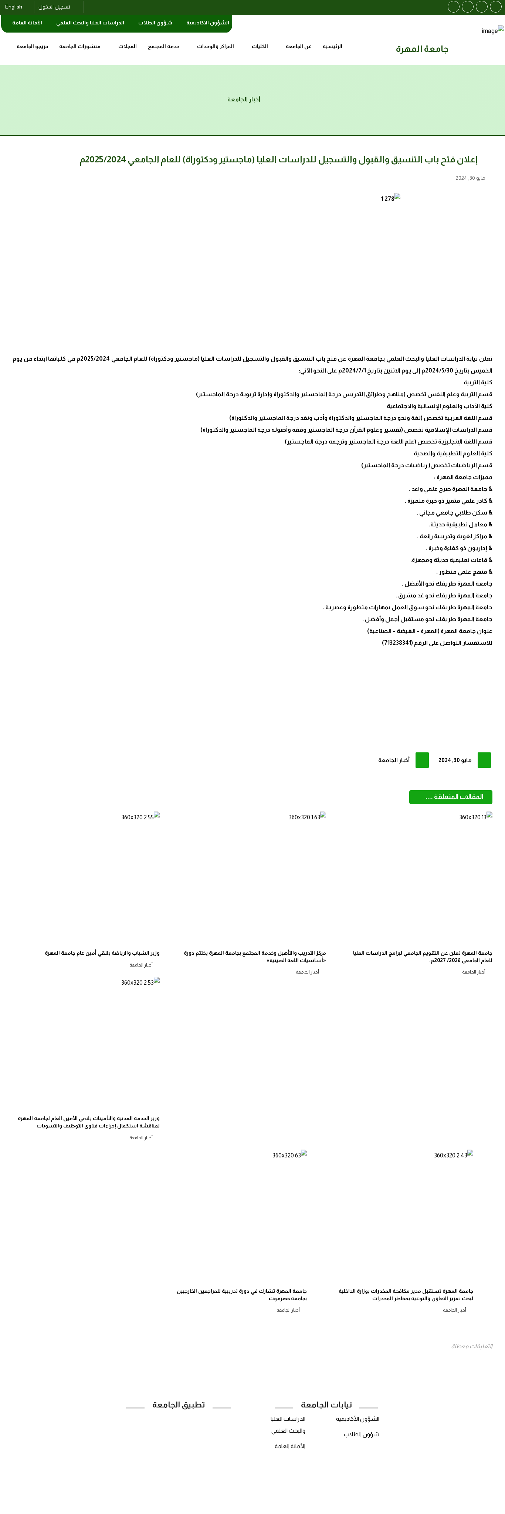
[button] (496, 7)
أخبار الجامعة (394, 760)
